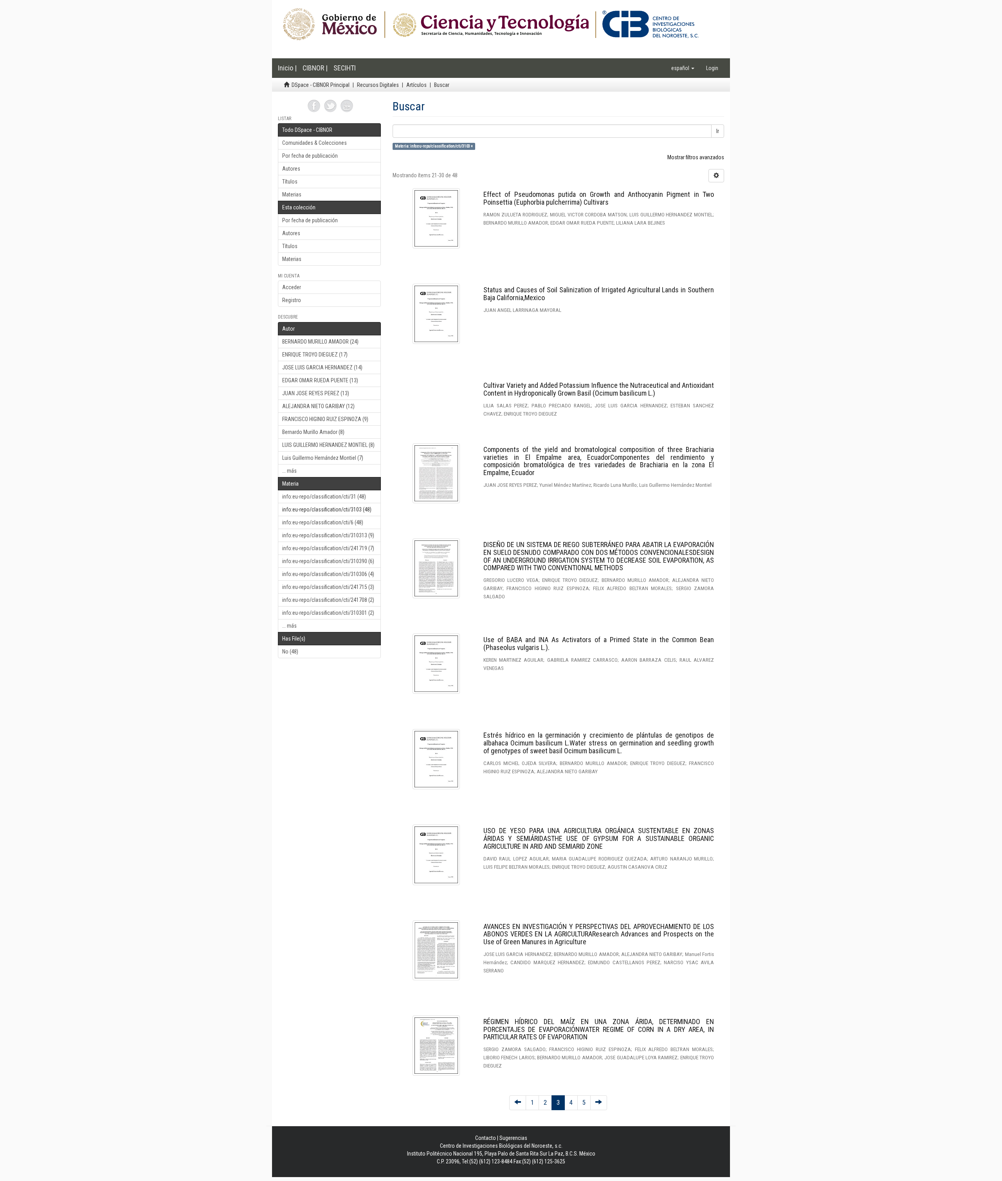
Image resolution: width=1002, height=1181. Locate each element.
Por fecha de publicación (310, 156)
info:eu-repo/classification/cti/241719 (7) (328, 548)
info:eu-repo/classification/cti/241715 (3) (328, 587)
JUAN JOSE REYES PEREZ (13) (315, 393)
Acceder (291, 287)
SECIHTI (344, 68)
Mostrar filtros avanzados (695, 157)
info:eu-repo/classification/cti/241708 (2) (328, 600)
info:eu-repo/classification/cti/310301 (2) (328, 613)
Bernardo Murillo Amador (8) (313, 432)
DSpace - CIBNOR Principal (321, 85)
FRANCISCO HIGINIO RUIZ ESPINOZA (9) (325, 419)
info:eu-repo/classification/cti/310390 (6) (328, 561)
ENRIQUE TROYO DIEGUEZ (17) (315, 354)
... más (289, 471)
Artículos (416, 85)
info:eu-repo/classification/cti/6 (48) (322, 522)
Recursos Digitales (378, 85)
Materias (291, 194)
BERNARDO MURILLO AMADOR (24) (320, 341)
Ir (717, 131)
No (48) (290, 651)
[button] (682, 68)
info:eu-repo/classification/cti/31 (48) (324, 496)
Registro (291, 300)
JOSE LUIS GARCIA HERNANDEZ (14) (322, 367)
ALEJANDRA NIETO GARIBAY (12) (318, 406)
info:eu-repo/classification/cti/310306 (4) (328, 574)
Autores (291, 169)
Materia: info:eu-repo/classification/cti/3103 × (434, 146)
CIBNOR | (315, 68)
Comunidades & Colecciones (314, 143)
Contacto (485, 1138)
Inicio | (287, 68)
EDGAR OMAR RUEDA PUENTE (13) (320, 380)
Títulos (289, 181)
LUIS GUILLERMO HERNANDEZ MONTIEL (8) (328, 445)
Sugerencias (513, 1138)
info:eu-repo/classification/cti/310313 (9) (328, 535)
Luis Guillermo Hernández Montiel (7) (322, 458)
